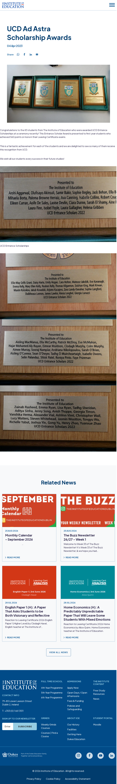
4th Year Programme (52, 687)
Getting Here (74, 734)
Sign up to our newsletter (18, 718)
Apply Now (73, 687)
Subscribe (25, 726)
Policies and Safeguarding (74, 707)
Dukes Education (76, 739)
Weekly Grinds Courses (48, 726)
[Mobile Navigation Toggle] (112, 5)
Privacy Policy (34, 778)
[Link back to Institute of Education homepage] (13, 5)
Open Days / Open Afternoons (77, 694)
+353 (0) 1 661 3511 (14, 710)
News (96, 698)
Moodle (97, 724)
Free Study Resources (99, 692)
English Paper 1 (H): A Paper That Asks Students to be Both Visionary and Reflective (27, 611)
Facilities (71, 729)
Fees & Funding (75, 700)
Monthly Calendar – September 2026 (19, 537)
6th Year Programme (51, 697)
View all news (58, 652)
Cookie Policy (53, 778)
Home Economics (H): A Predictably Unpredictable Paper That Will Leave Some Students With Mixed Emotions (87, 613)
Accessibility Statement (77, 778)
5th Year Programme (51, 692)
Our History (73, 724)
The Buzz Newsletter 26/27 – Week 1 (79, 537)
